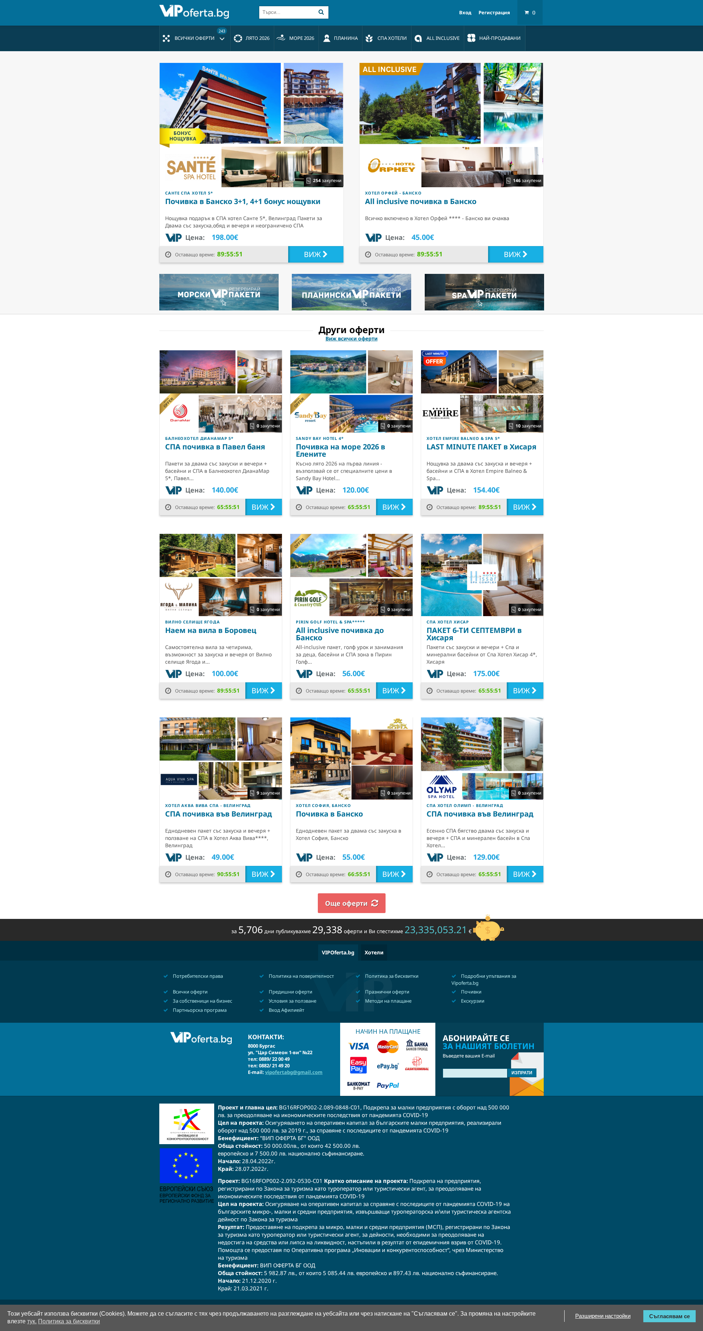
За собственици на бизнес (202, 1001)
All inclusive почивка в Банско (420, 201)
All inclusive (443, 38)
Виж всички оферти (351, 338)
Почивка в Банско (329, 814)
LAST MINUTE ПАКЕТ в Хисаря (481, 447)
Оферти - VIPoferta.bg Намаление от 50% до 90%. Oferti (196, 12)
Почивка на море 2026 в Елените (340, 450)
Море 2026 (301, 38)
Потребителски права (197, 976)
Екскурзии (472, 1001)
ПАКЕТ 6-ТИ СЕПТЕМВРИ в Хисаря (474, 633)
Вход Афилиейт (286, 1010)
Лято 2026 (257, 38)
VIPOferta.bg (338, 952)
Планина (346, 38)
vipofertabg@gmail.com (294, 1072)
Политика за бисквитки (391, 976)
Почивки (470, 991)
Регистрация (494, 12)
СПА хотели (392, 38)
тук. (32, 1321)
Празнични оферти (386, 991)
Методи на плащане (388, 1001)
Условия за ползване (292, 1001)
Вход (465, 12)
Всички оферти (200, 34)
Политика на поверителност (301, 976)
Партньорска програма (199, 1010)
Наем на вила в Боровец (210, 630)
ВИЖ (313, 254)
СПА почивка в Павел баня (215, 447)
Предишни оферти (290, 991)
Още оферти (346, 903)
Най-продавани (500, 38)
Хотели (374, 952)
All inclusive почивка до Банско (340, 633)
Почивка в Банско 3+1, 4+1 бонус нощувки (242, 201)
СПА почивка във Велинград (218, 814)
